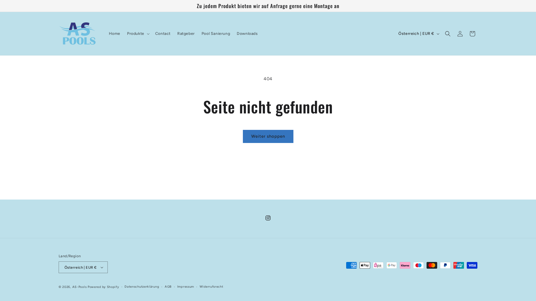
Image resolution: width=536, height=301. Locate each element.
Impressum (185, 286)
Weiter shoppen (268, 136)
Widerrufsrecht (211, 286)
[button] (138, 34)
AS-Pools (79, 287)
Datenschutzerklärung (142, 286)
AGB (168, 286)
